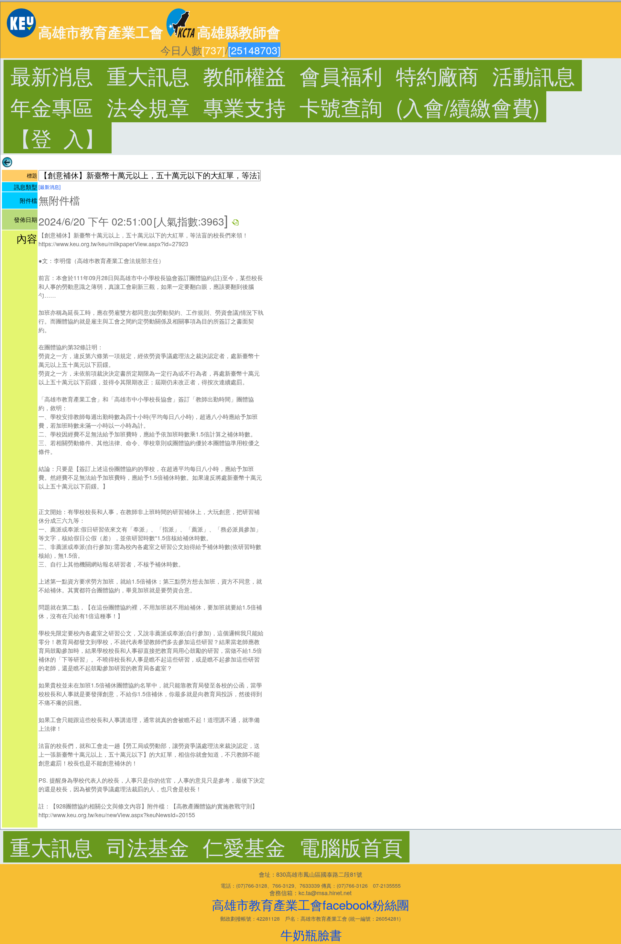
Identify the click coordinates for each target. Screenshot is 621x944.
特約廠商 (437, 75)
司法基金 (147, 846)
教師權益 (244, 75)
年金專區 (51, 106)
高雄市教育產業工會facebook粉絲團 (310, 904)
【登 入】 (57, 137)
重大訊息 (148, 75)
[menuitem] (52, 75)
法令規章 (148, 106)
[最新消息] (49, 186)
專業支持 (244, 106)
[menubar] (206, 846)
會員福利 (341, 75)
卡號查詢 (341, 106)
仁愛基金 (244, 846)
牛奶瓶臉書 (311, 934)
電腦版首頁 (351, 846)
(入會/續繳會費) (467, 106)
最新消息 (51, 75)
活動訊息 (533, 75)
